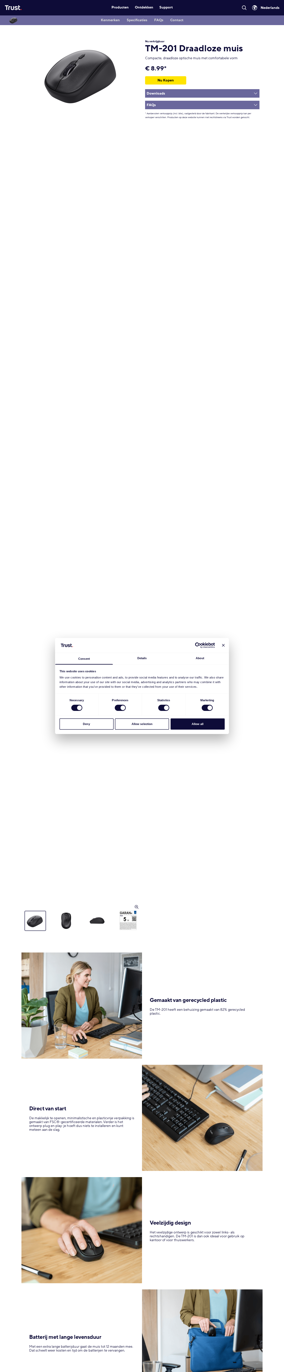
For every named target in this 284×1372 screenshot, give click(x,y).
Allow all (197, 724)
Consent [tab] (84, 658)
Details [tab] (142, 658)
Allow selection (142, 724)
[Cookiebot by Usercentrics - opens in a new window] (198, 645)
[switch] (120, 708)
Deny (86, 724)
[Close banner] (223, 645)
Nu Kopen (165, 80)
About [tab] (200, 658)
